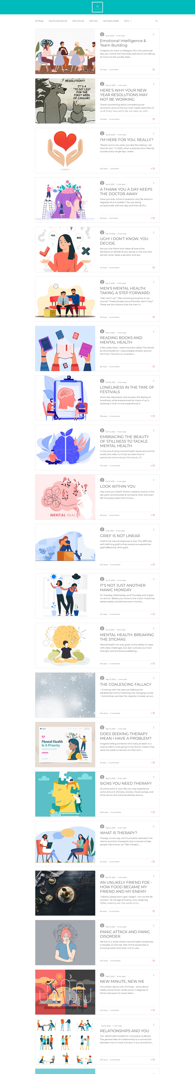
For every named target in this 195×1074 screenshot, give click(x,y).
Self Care (93, 21)
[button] (156, 21)
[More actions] (154, 34)
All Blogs (39, 21)
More (126, 21)
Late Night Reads (111, 21)
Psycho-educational (58, 21)
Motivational (78, 21)
